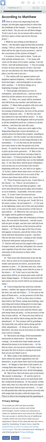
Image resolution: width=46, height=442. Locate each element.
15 (5, 128)
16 (3, 140)
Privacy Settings (26, 432)
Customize (25, 438)
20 (15, 157)
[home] (3, 2)
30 (12, 229)
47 (28, 367)
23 (5, 180)
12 (17, 108)
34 (14, 272)
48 (5, 373)
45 (5, 356)
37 (29, 292)
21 (7, 163)
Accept (6, 438)
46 (10, 364)
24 (3, 186)
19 (30, 151)
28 (15, 212)
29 (5, 217)
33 (19, 266)
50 (26, 382)
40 (20, 315)
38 (18, 298)
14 (37, 116)
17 (15, 142)
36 (5, 286)
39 (3, 309)
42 (20, 327)
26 (3, 197)
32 (5, 258)
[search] (43, 3)
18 (9, 148)
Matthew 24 (14, 8)
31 (3, 243)
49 (25, 376)
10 (10, 99)
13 (25, 114)
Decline (15, 438)
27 (35, 203)
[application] (23, 11)
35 (22, 278)
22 (3, 171)
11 (11, 105)
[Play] (1, 11)
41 (14, 321)
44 (36, 344)
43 (5, 335)
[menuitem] (3, 2)
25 (8, 194)
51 (38, 387)
